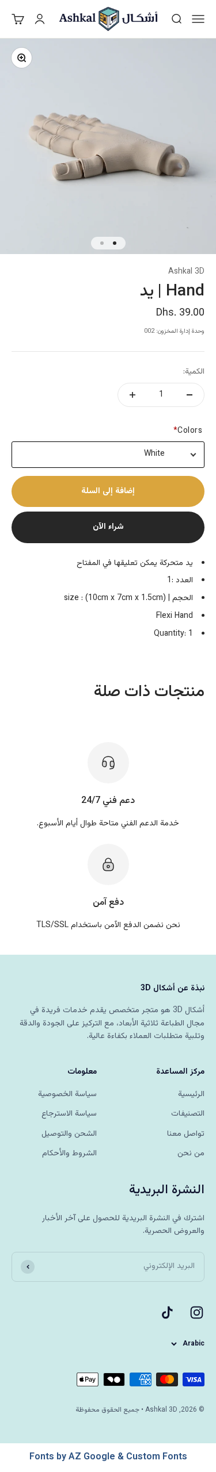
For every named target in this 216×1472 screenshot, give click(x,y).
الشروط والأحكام (69, 1153)
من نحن (190, 1153)
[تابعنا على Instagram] (196, 1312)
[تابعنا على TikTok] (167, 1312)
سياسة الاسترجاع (69, 1114)
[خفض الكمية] (189, 394)
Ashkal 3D (186, 272)
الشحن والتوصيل (69, 1134)
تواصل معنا (185, 1134)
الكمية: (193, 372)
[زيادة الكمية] (132, 394)
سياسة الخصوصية (67, 1094)
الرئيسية (191, 1094)
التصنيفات (187, 1114)
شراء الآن (108, 527)
